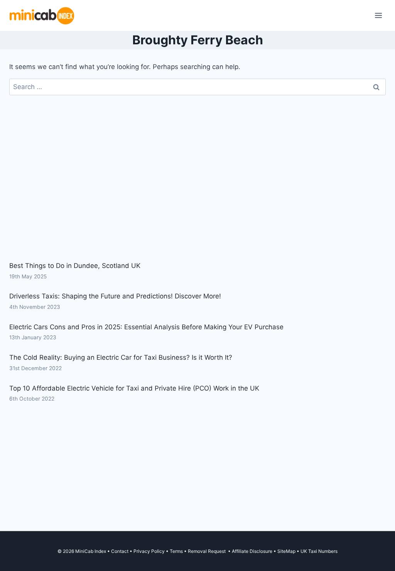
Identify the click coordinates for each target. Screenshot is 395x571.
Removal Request (207, 551)
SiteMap (287, 551)
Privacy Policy (149, 551)
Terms (176, 551)
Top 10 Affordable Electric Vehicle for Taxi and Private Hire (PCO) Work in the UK (134, 388)
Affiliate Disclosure (252, 551)
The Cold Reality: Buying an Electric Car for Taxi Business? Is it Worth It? (120, 357)
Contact (119, 551)
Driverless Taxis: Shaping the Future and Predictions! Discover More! (115, 296)
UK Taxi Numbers (319, 551)
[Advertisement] (197, 196)
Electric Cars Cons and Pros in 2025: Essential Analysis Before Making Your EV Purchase (146, 327)
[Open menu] (378, 15)
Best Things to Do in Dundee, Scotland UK (74, 265)
